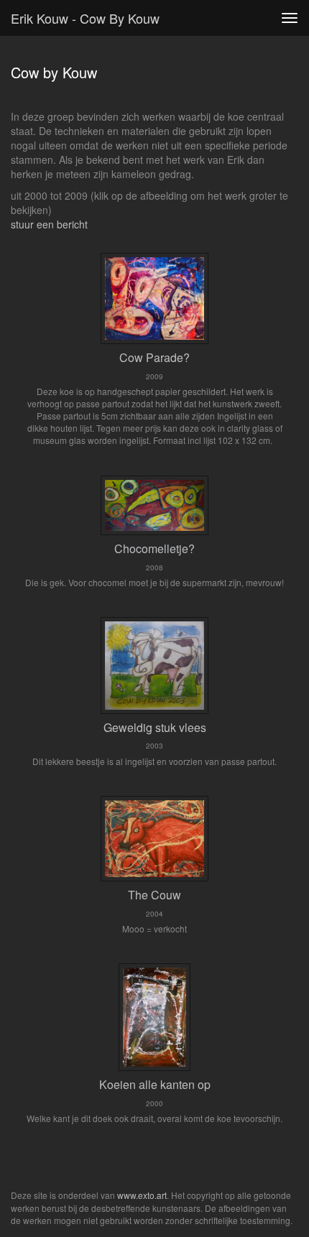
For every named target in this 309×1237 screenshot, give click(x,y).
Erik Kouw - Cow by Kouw (85, 18)
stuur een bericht (49, 224)
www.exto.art (142, 1195)
